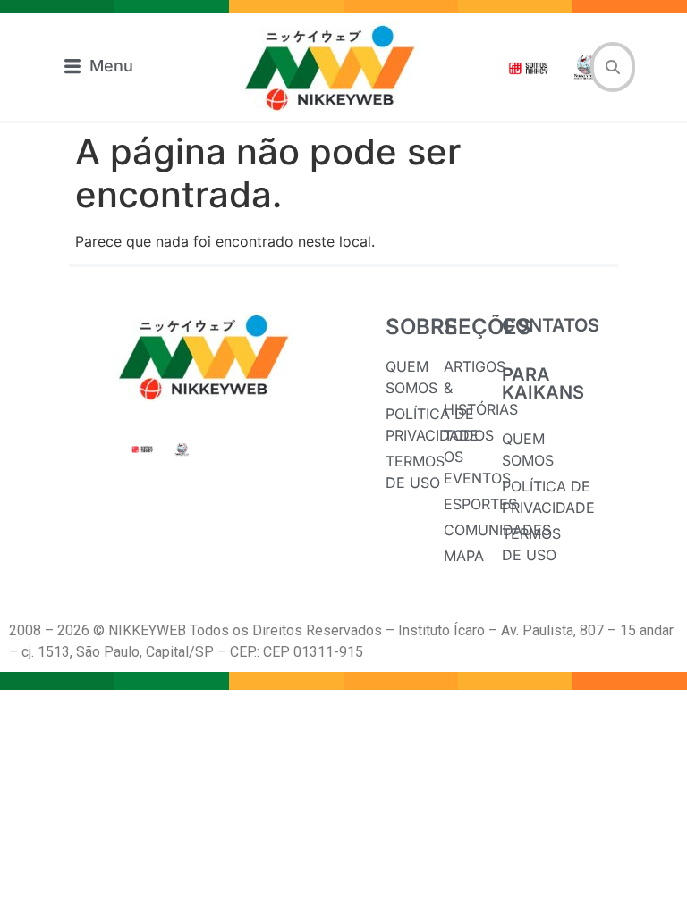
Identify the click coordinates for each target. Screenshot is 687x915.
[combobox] (612, 67)
